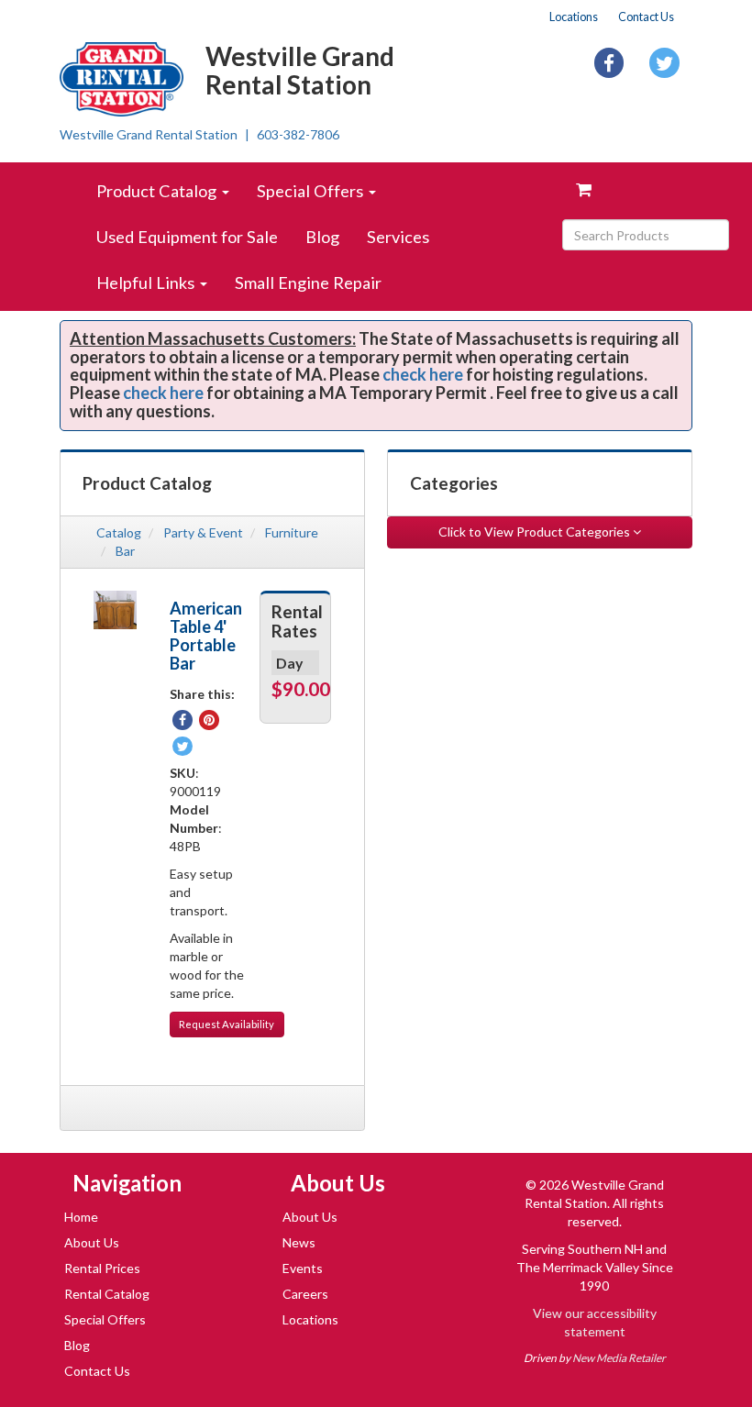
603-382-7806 (298, 134)
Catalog (118, 532)
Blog (322, 237)
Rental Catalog (106, 1294)
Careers (305, 1294)
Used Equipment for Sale (187, 237)
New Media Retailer (619, 1358)
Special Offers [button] (312, 191)
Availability (226, 1024)
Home (81, 1216)
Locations (573, 17)
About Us (91, 1242)
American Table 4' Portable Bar (206, 635)
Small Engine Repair (308, 282)
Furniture (291, 532)
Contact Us (646, 17)
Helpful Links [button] (147, 282)
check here (422, 374)
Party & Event (203, 532)
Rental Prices (102, 1268)
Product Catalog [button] (158, 191)
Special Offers (105, 1319)
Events (302, 1268)
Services (398, 237)
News (298, 1242)
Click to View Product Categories (535, 531)
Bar (125, 551)
